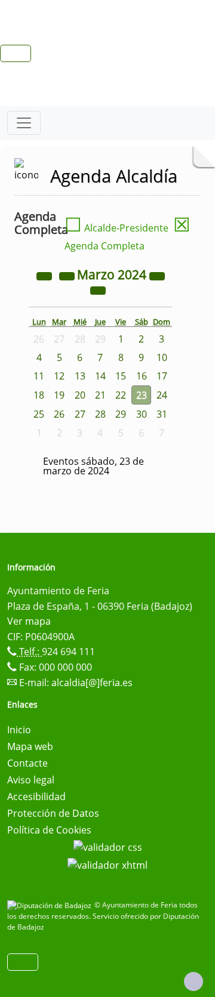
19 (59, 395)
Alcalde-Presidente (116, 227)
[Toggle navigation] (24, 123)
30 (141, 414)
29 (120, 414)
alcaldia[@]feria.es (92, 682)
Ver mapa (29, 621)
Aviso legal (30, 779)
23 (141, 395)
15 (120, 375)
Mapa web (30, 746)
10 (161, 357)
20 (80, 395)
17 (161, 375)
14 (100, 375)
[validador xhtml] (107, 864)
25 (38, 414)
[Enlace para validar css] (107, 846)
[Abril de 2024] (98, 290)
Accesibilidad (36, 796)
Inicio (19, 729)
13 (80, 375)
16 (141, 375)
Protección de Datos (53, 813)
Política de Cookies (49, 830)
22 (120, 395)
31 (161, 414)
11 (38, 375)
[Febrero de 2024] (68, 275)
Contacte (27, 763)
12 (59, 375)
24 (161, 395)
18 (38, 395)
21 (100, 395)
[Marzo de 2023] (45, 275)
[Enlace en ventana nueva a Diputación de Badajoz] (50, 905)
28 (100, 414)
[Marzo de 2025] (157, 275)
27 (80, 414)
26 (59, 414)
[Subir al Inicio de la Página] (193, 981)
